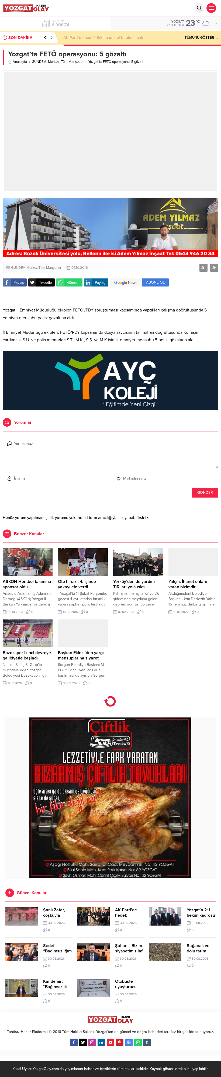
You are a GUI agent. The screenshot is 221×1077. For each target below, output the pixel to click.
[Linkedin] (101, 1042)
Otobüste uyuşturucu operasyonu (126, 987)
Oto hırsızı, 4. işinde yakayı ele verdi (77, 584)
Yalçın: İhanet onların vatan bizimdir (188, 584)
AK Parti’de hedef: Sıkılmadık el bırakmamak (103, 37)
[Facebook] (74, 1042)
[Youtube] (110, 1042)
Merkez (53, 62)
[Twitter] (83, 1042)
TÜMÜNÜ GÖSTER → (201, 37)
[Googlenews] (129, 1042)
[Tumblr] (147, 1042)
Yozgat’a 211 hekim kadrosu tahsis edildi (201, 915)
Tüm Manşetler (72, 62)
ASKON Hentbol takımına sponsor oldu (27, 584)
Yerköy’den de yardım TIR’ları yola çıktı (134, 584)
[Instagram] (92, 1042)
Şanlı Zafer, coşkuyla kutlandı (54, 915)
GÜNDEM (39, 62)
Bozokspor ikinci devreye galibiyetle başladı (27, 655)
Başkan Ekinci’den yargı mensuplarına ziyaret (81, 655)
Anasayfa (20, 62)
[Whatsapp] (138, 1042)
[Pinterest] (119, 1042)
